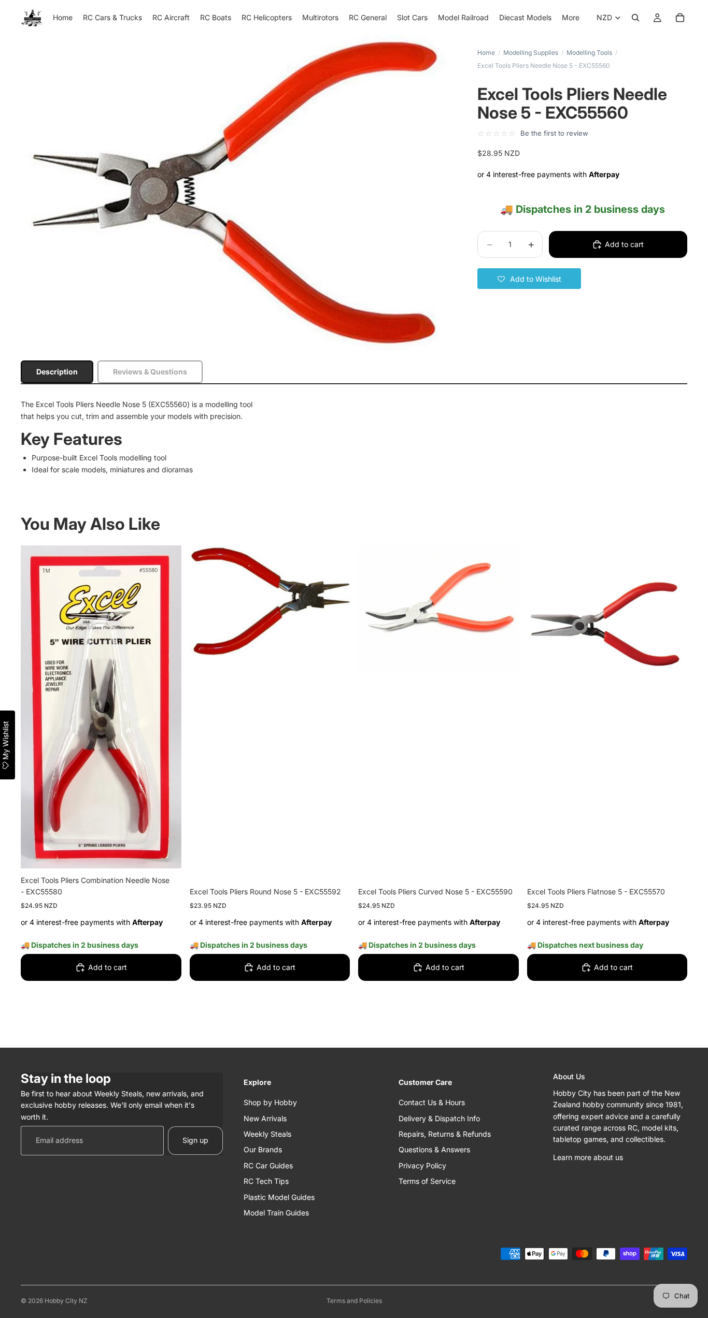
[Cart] (680, 17)
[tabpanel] (354, 437)
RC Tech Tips (266, 1181)
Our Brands (263, 1149)
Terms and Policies (354, 1301)
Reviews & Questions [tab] (150, 371)
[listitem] (571, 18)
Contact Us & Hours (432, 1102)
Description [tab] (57, 371)
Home (486, 52)
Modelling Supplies (530, 52)
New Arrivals (265, 1117)
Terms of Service (427, 1181)
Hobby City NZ (66, 1301)
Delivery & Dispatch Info (439, 1117)
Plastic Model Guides (279, 1196)
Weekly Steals (267, 1133)
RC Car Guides (268, 1165)
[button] (529, 278)
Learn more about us (588, 1156)
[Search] (635, 17)
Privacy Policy (422, 1165)
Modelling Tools (589, 52)
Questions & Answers (434, 1149)
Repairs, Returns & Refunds (445, 1133)
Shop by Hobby (270, 1102)
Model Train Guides (276, 1212)
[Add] (165, 852)
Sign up (195, 1140)
